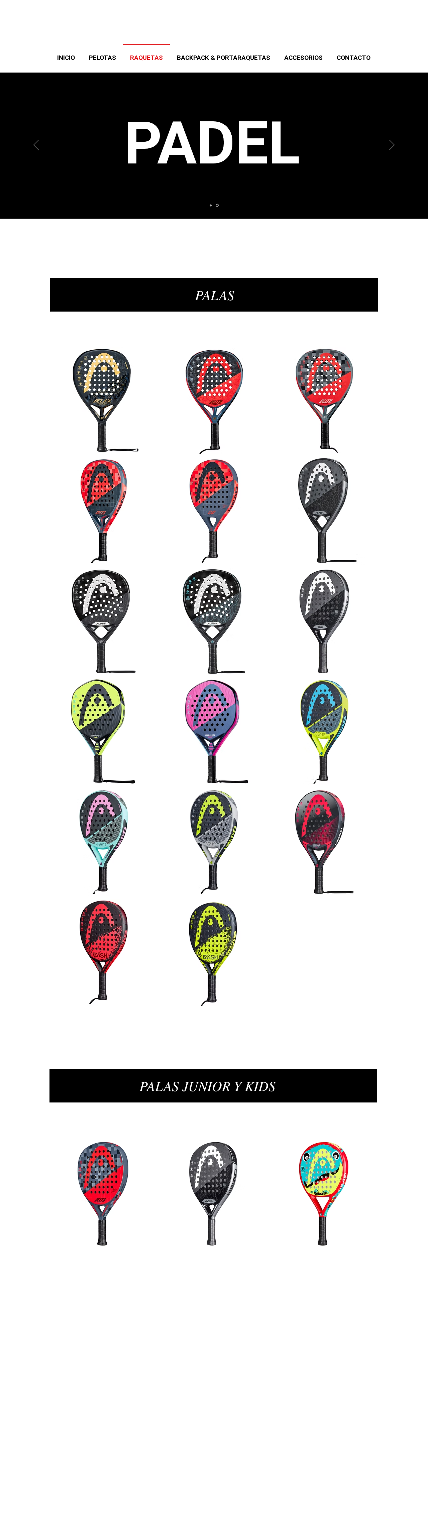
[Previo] (36, 145)
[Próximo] (392, 145)
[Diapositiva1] (211, 205)
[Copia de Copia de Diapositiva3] (218, 205)
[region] (214, 295)
